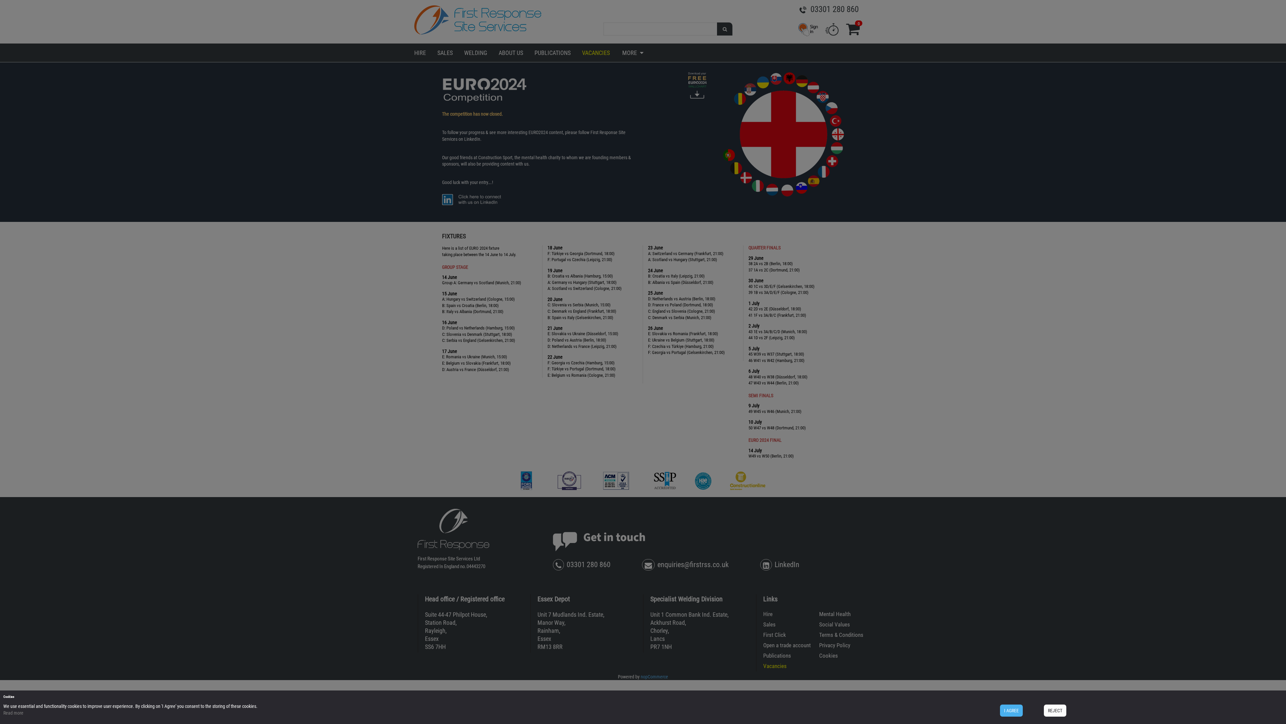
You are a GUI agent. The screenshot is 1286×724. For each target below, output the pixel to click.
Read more (13, 713)
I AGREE (1011, 710)
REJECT (1055, 710)
